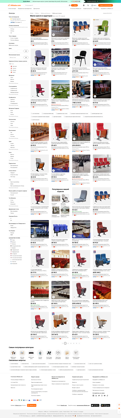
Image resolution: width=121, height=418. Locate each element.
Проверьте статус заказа (98, 385)
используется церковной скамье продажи (40, 116)
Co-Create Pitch (14, 382)
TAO (71, 411)
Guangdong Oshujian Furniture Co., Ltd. (101, 74)
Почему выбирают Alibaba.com (18, 379)
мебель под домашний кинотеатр (66, 369)
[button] (69, 5)
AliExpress (40, 411)
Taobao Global (66, 411)
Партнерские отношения (98, 390)
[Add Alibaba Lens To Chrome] (31, 405)
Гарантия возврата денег (36, 382)
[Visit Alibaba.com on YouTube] (104, 395)
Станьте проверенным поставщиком (101, 387)
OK (26, 51)
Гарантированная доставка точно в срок (39, 385)
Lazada (60, 411)
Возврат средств (76, 387)
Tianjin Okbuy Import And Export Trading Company (60, 108)
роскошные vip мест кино (80, 363)
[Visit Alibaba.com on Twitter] (99, 395)
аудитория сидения (57, 116)
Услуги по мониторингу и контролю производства (39, 392)
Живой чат (74, 382)
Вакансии (13, 387)
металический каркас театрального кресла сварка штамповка (24, 369)
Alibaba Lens (18, 405)
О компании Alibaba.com (16, 376)
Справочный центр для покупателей (80, 379)
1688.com (46, 411)
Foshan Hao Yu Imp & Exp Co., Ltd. (38, 74)
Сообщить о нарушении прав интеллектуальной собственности (80, 391)
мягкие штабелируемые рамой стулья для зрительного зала (37, 366)
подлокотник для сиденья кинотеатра (72, 116)
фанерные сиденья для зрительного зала (79, 113)
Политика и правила (35, 395)
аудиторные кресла (81, 369)
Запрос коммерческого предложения (60, 383)
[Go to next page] (79, 343)
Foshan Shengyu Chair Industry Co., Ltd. (39, 105)
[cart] (88, 5)
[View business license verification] (73, 416)
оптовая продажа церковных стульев (60, 366)
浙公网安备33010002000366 (83, 415)
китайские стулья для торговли (78, 366)
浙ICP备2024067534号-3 (96, 415)
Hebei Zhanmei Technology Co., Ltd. (80, 75)
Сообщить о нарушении (77, 394)
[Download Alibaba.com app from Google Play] (105, 405)
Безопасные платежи (36, 379)
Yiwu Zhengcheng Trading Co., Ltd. (58, 74)
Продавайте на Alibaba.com (99, 379)
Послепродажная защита (37, 388)
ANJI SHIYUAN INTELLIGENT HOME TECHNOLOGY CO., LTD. (40, 44)
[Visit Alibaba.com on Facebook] (93, 395)
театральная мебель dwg (48, 113)
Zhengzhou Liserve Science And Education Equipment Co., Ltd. (102, 44)
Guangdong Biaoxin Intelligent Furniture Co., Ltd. (81, 44)
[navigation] (18, 178)
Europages (80, 411)
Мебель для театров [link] (57, 13)
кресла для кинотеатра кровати (39, 363)
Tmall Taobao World (53, 411)
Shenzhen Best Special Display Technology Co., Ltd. (81, 105)
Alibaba (31, 13)
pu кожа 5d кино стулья (16, 366)
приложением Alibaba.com (83, 405)
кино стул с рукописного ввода (95, 363)
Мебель (37, 13)
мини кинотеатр (25, 363)
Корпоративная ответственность (18, 385)
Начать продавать (97, 382)
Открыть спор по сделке (77, 385)
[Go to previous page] (62, 343)
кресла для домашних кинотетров (96, 369)
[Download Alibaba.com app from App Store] (95, 405)
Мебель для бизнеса (45, 13)
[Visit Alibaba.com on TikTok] (107, 395)
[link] (119, 405)
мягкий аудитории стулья (97, 113)
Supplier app (64, 405)
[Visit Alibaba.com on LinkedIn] (96, 395)
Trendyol (75, 411)
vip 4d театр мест (35, 119)
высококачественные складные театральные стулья (60, 363)
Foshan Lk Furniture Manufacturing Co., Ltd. (60, 44)
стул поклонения (35, 113)
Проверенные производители (58, 381)
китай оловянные (14, 363)
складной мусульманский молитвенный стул (94, 116)
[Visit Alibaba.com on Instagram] (102, 395)
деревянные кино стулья (62, 113)
